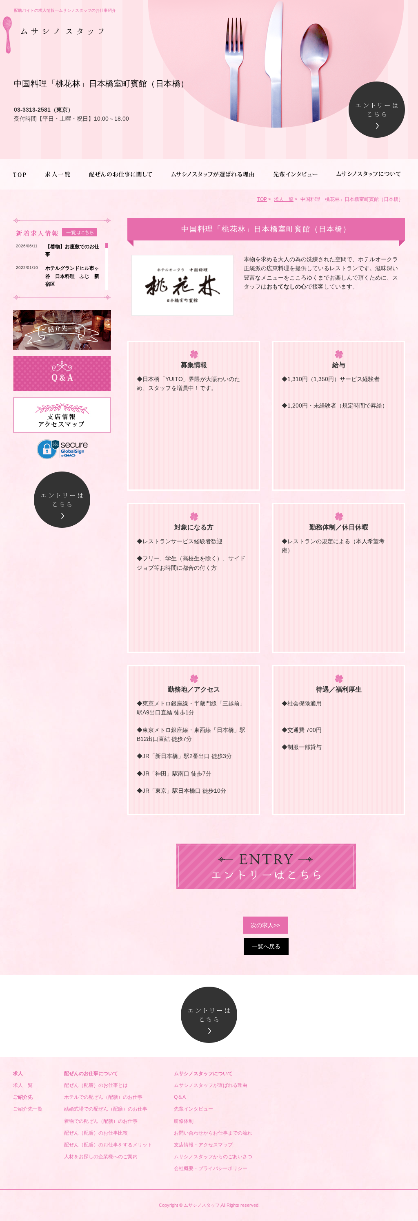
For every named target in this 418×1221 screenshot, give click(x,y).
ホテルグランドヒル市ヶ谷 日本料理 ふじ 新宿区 (72, 276)
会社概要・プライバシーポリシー (210, 1168)
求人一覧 (283, 199)
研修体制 (183, 1121)
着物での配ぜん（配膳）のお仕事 (101, 1121)
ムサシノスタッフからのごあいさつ (213, 1156)
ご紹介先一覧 (27, 1109)
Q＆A (180, 1097)
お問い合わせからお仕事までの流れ (213, 1133)
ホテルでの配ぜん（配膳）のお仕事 (103, 1097)
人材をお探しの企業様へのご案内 (101, 1156)
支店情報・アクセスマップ (203, 1145)
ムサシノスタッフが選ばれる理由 (210, 1085)
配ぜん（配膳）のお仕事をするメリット (108, 1145)
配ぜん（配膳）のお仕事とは (96, 1085)
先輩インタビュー (193, 1109)
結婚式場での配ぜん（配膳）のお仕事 (105, 1109)
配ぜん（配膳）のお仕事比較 (98, 1133)
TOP (262, 199)
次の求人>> (265, 925)
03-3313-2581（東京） (43, 109)
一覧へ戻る (266, 946)
